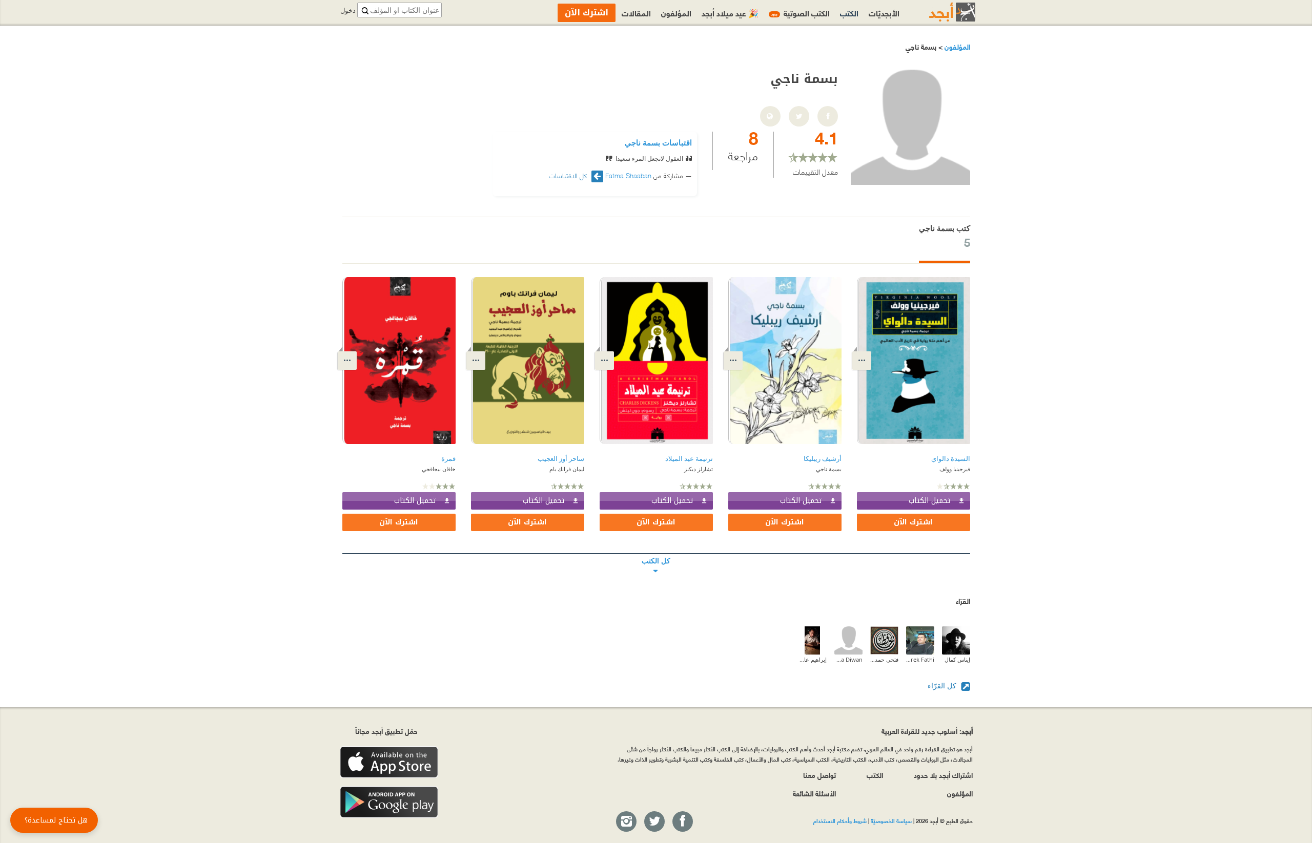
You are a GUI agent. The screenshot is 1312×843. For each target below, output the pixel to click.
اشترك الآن (913, 522)
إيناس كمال (957, 659)
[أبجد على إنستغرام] (626, 822)
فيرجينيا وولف (954, 469)
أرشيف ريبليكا (823, 458)
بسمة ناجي (829, 469)
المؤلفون (956, 46)
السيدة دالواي (950, 458)
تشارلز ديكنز (698, 469)
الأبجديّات (884, 12)
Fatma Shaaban (628, 175)
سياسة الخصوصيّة (891, 820)
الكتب (849, 12)
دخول (348, 10)
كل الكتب (656, 553)
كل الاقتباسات (569, 175)
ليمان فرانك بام (566, 469)
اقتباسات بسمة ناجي (658, 142)
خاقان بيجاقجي (439, 469)
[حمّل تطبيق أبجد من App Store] (389, 762)
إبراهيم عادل (812, 659)
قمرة (448, 458)
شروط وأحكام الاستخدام (840, 820)
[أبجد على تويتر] (654, 822)
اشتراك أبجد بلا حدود (943, 774)
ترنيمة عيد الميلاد (689, 458)
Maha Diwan (848, 659)
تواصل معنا (819, 774)
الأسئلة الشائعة (814, 793)
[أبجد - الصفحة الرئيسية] (939, 12)
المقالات (636, 12)
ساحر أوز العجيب (561, 458)
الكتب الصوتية (800, 12)
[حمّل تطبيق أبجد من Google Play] (389, 802)
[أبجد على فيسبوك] (682, 822)
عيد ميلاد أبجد (730, 12)
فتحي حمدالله (884, 659)
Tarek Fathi (920, 659)
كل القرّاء (943, 685)
